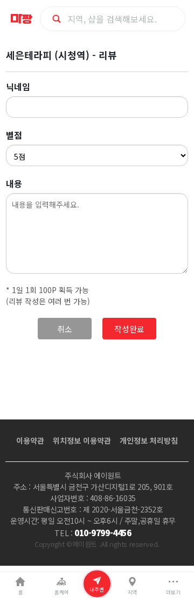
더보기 (173, 592)
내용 (14, 183)
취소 (64, 328)
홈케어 (61, 592)
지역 (132, 592)
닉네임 (18, 86)
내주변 (96, 589)
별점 (14, 135)
